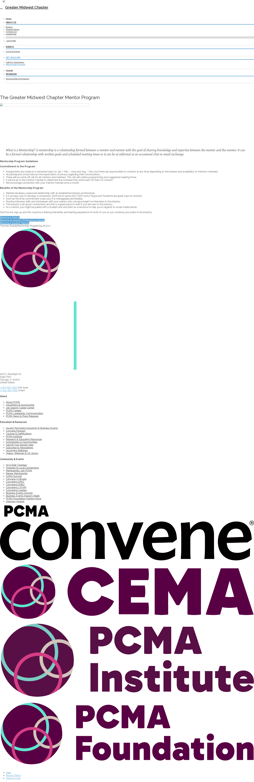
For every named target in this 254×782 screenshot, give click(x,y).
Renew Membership (16, 473)
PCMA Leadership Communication (24, 413)
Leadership (11, 34)
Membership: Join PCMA (19, 470)
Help (8, 772)
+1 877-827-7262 (8, 387)
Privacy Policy (13, 775)
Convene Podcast (15, 431)
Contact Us (11, 32)
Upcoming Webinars (17, 450)
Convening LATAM (16, 487)
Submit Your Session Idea (19, 444)
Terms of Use (13, 778)
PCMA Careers (13, 410)
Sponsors (11, 74)
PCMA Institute (14, 436)
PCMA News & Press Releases (22, 416)
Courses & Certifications (19, 433)
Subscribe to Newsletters (19, 447)
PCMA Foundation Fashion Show (23, 498)
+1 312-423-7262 (9, 390)
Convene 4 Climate (16, 479)
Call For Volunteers (15, 62)
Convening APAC (15, 481)
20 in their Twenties (16, 465)
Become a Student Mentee (14, 223)
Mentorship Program (15, 64)
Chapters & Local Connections (22, 467)
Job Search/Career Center (20, 407)
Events (10, 47)
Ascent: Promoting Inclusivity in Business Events (32, 428)
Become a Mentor (10, 217)
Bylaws (9, 27)
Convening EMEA (15, 484)
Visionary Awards (15, 501)
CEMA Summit (14, 476)
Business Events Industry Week (23, 495)
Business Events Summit (19, 493)
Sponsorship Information (17, 79)
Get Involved (13, 57)
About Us (11, 22)
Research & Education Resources (24, 439)
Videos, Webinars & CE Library (22, 453)
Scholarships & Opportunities (21, 442)
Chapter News (12, 29)
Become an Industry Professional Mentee (22, 220)
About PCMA (13, 402)
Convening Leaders (16, 490)
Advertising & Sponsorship (20, 405)
